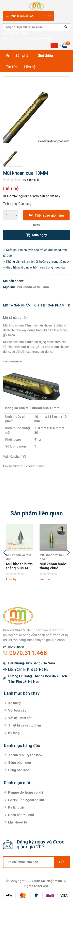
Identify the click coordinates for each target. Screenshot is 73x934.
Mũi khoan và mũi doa (32, 287)
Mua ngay (39, 235)
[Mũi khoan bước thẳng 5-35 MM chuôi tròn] (19, 537)
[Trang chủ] (36, 5)
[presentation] (4, 553)
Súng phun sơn (19, 762)
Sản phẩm (23, 55)
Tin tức (12, 67)
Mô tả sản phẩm (17, 305)
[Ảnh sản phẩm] (36, 110)
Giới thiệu (45, 55)
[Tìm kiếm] (66, 27)
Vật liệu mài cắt (20, 718)
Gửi (61, 862)
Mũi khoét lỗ (17, 822)
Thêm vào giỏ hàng (49, 215)
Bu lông (14, 733)
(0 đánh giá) (31, 179)
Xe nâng (14, 703)
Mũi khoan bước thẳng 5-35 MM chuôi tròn (19, 566)
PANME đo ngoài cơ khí (26, 800)
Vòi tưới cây (17, 710)
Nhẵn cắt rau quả (21, 815)
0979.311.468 (15, 33)
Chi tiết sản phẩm (49, 305)
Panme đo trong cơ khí (25, 792)
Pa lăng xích (17, 807)
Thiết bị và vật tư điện (24, 725)
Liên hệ (30, 67)
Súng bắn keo (18, 770)
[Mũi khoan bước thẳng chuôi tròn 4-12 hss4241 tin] (53, 537)
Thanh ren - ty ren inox (25, 755)
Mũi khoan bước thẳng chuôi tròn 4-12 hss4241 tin (53, 566)
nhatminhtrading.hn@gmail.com (27, 38)
